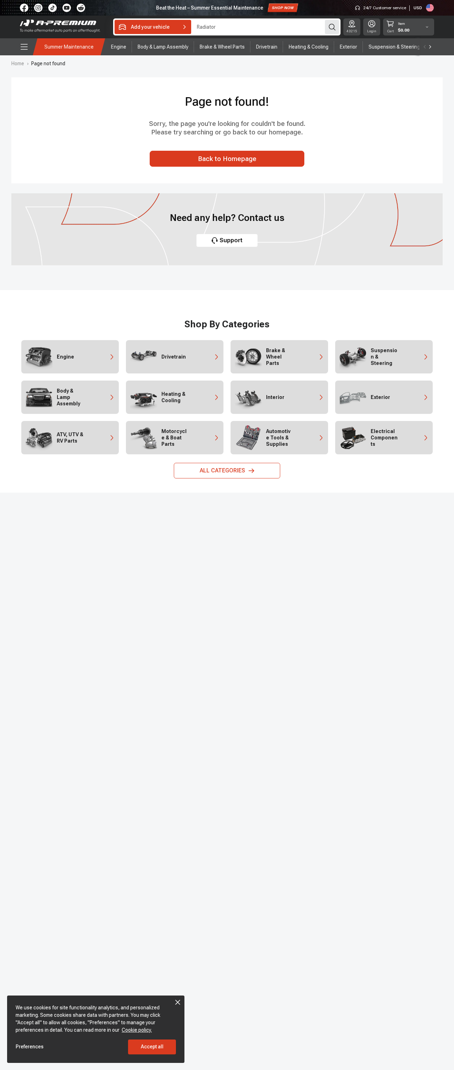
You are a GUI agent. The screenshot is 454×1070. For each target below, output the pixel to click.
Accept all (152, 1046)
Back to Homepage (227, 159)
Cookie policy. (137, 1030)
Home (17, 63)
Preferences (30, 1046)
